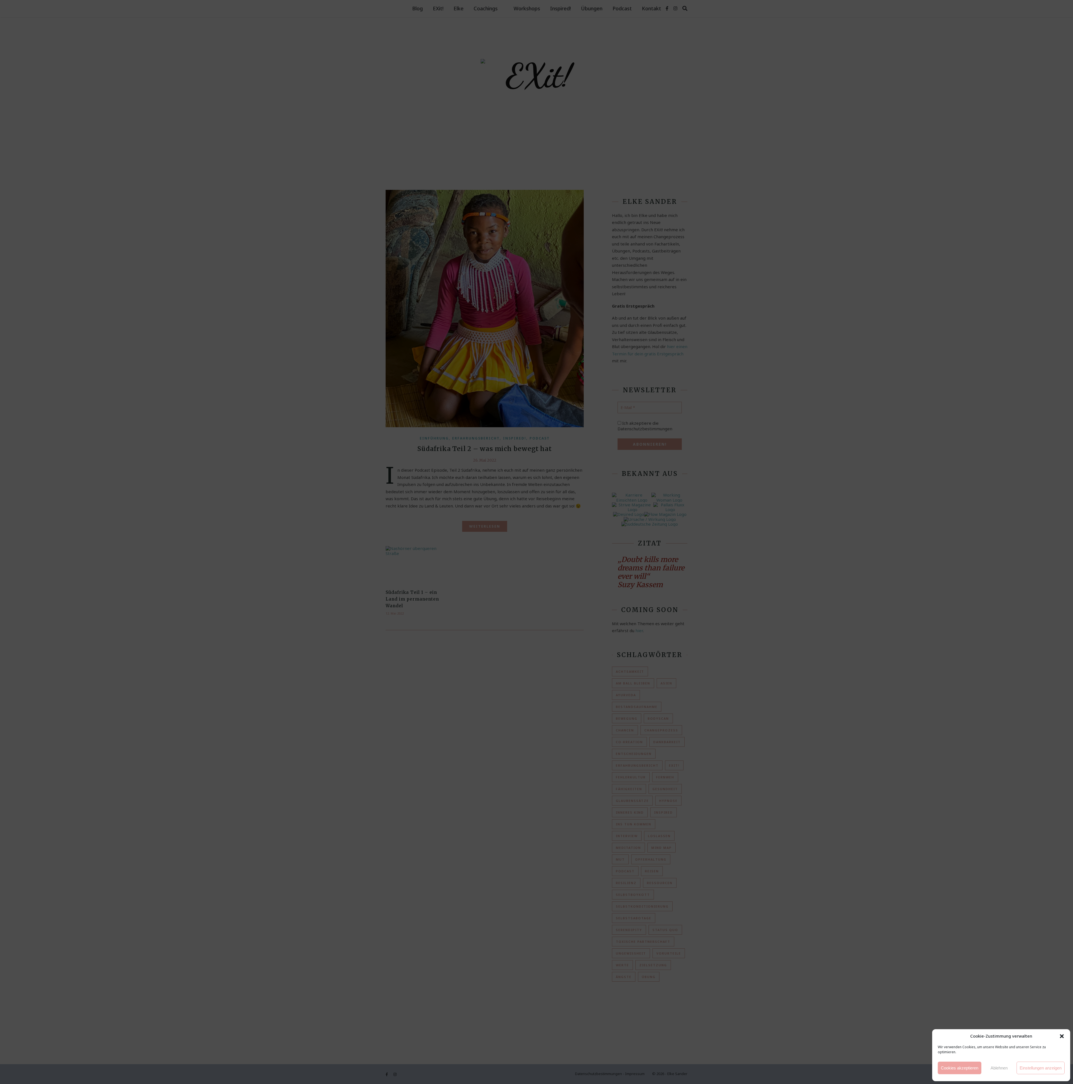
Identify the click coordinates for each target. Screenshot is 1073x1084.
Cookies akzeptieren (959, 1068)
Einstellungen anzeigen (1041, 1068)
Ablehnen (999, 1068)
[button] (1062, 1036)
